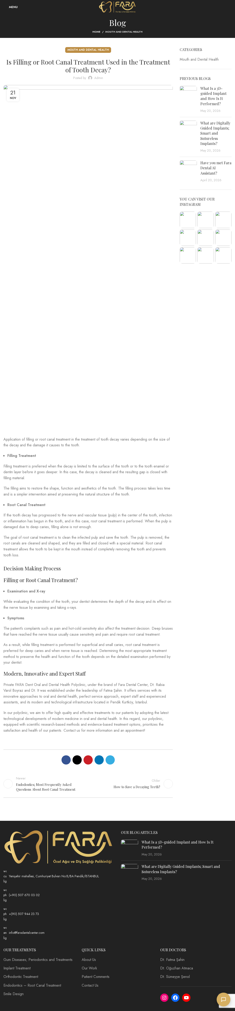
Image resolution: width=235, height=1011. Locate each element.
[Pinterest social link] (88, 760)
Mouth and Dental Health (124, 32)
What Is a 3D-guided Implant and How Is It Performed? (213, 96)
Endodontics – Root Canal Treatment (32, 985)
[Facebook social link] (66, 760)
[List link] (58, 876)
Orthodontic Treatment (20, 976)
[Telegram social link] (110, 760)
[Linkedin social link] (99, 760)
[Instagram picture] (188, 220)
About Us (89, 959)
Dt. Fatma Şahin (172, 959)
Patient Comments (95, 976)
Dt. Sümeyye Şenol (175, 976)
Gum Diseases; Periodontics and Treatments (38, 959)
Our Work (89, 968)
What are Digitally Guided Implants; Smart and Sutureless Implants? (215, 133)
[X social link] (77, 760)
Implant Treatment (17, 968)
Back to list (88, 783)
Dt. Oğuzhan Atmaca (176, 968)
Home (96, 32)
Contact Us (90, 985)
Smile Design (13, 994)
